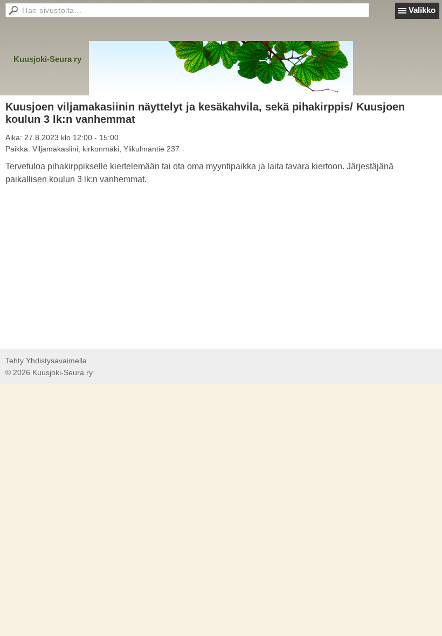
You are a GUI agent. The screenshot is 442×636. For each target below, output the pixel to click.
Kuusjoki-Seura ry (47, 59)
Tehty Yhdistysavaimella (46, 360)
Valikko (422, 10)
